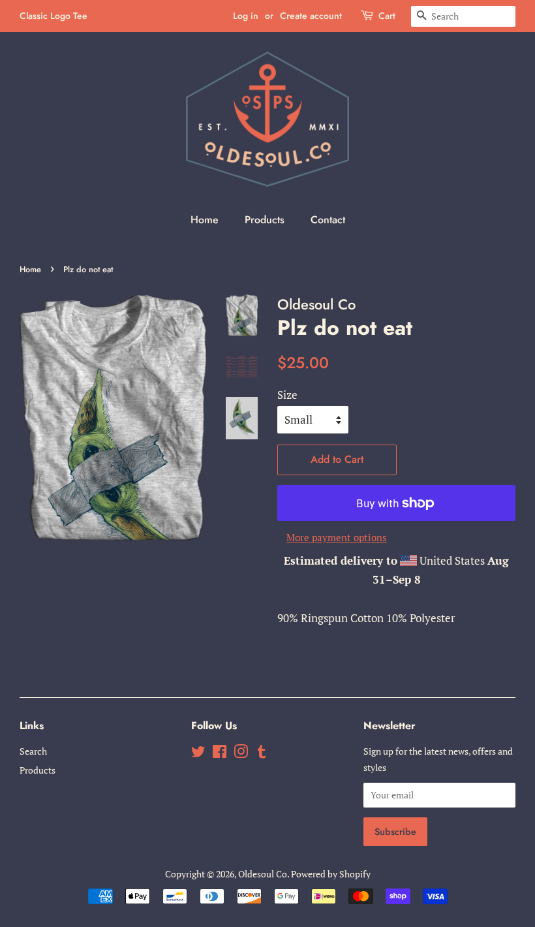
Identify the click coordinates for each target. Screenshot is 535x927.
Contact (328, 219)
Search (33, 751)
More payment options (336, 537)
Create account (311, 15)
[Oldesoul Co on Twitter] (198, 753)
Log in (245, 15)
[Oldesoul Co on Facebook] (219, 753)
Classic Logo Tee (53, 15)
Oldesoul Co (262, 874)
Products (264, 219)
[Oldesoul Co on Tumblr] (261, 753)
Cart (386, 15)
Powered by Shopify (331, 874)
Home (205, 219)
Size (287, 394)
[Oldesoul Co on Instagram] (241, 753)
